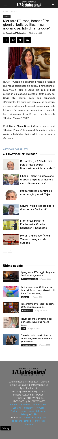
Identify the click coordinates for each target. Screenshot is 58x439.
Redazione (28, 407)
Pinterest (40, 420)
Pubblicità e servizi (20, 404)
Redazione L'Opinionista (16, 33)
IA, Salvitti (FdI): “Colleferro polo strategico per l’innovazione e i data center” (37, 164)
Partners (15, 410)
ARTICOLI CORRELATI (15, 149)
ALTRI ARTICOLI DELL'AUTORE (20, 154)
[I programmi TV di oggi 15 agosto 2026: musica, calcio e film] (11, 276)
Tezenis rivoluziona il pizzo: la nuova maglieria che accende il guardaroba (36, 338)
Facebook (25, 417)
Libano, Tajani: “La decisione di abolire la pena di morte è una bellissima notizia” (37, 179)
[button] (53, 4)
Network (40, 407)
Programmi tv (27, 310)
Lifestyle (25, 297)
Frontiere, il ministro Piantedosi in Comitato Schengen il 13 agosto (33, 224)
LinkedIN (28, 420)
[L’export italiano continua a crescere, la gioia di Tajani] (11, 194)
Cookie (33, 414)
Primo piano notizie (29, 279)
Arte (23, 328)
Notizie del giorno (37, 410)
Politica (14, 11)
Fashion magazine (29, 345)
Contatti (17, 407)
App (23, 410)
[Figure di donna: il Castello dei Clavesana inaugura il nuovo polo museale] (11, 322)
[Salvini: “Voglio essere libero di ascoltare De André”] (11, 209)
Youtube (29, 424)
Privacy (24, 414)
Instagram (40, 417)
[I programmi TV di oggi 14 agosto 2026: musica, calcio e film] (11, 307)
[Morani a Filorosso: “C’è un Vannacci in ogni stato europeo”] (11, 239)
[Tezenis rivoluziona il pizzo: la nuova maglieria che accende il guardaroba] (11, 339)
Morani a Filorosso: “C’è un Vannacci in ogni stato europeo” (35, 239)
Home (5, 11)
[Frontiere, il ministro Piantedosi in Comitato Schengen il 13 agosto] (11, 224)
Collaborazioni (39, 404)
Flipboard (17, 420)
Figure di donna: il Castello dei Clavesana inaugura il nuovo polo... (36, 322)
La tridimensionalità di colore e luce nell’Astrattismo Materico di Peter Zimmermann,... (37, 290)
